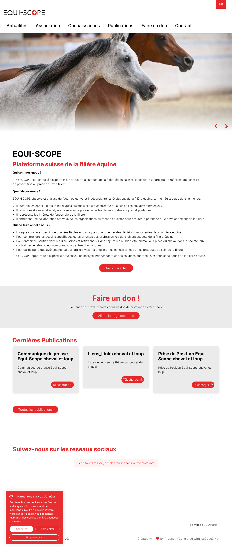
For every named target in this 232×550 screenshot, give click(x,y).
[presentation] (215, 126)
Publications (120, 25)
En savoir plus (34, 537)
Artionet (170, 538)
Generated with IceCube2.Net (199, 538)
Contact (183, 25)
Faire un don (154, 25)
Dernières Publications (45, 340)
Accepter (21, 528)
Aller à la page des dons (116, 316)
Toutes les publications (35, 409)
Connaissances (84, 25)
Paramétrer (47, 528)
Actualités (17, 25)
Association (48, 25)
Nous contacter (116, 268)
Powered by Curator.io (204, 524)
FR (221, 4)
